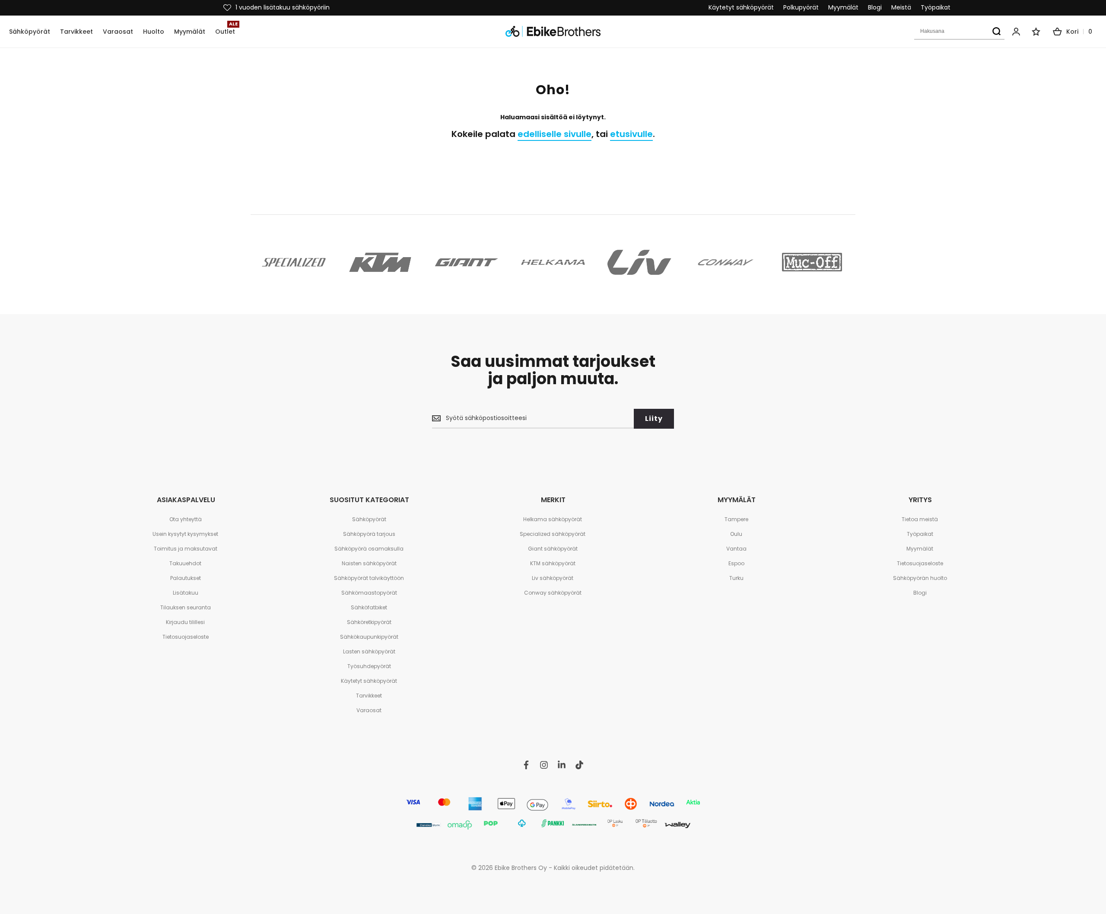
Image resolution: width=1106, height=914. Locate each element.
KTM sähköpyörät (552, 563)
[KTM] (380, 262)
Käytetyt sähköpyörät (741, 7)
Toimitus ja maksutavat (185, 548)
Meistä (901, 7)
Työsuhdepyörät (369, 666)
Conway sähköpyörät (553, 592)
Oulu (736, 534)
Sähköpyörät (369, 519)
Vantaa (736, 548)
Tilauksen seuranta (185, 607)
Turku (736, 578)
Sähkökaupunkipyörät (369, 636)
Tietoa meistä (920, 519)
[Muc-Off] (812, 262)
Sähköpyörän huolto (920, 578)
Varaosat (368, 710)
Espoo (736, 563)
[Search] (996, 31)
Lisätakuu (185, 592)
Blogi (875, 7)
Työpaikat (935, 7)
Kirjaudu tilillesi (185, 622)
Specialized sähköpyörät (552, 534)
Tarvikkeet (369, 695)
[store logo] (553, 31)
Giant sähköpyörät (553, 548)
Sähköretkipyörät (369, 622)
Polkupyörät (801, 7)
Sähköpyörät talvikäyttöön (369, 578)
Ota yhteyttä (185, 519)
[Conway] (726, 262)
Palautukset (185, 578)
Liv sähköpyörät (552, 578)
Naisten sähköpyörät (369, 563)
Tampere (736, 519)
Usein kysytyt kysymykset (185, 534)
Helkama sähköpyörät (552, 519)
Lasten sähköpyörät (369, 651)
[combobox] (959, 31)
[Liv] (639, 262)
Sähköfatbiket (369, 607)
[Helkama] (553, 262)
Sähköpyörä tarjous (369, 534)
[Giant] (466, 262)
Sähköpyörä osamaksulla (369, 548)
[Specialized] (294, 262)
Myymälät (843, 7)
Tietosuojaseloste (185, 636)
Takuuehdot (185, 563)
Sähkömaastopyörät (369, 592)
